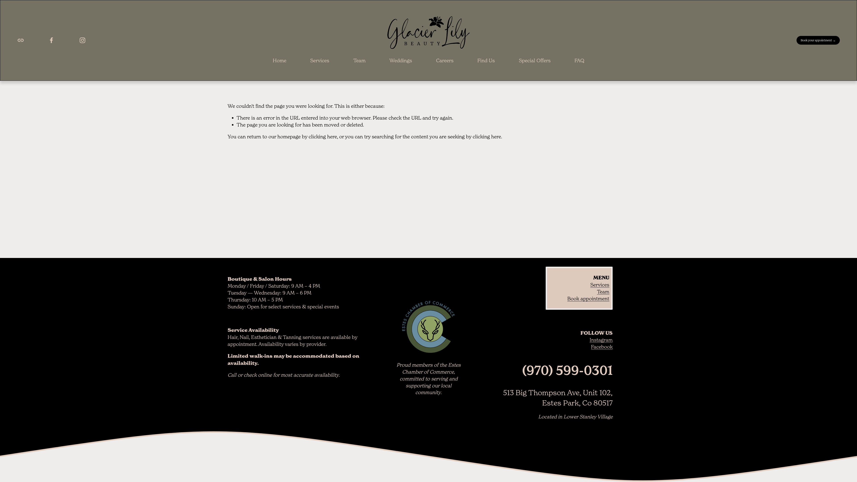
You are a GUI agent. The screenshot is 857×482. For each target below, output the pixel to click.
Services (319, 60)
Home (279, 60)
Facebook (602, 347)
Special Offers (535, 60)
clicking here (323, 136)
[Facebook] (51, 40)
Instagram (601, 340)
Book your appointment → (818, 40)
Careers (444, 60)
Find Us (486, 60)
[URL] (20, 40)
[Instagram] (82, 40)
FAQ (579, 60)
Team (359, 60)
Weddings (400, 60)
